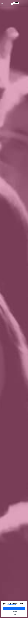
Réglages (15, 611)
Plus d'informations (11, 604)
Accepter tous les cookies (15, 608)
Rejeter (15, 614)
